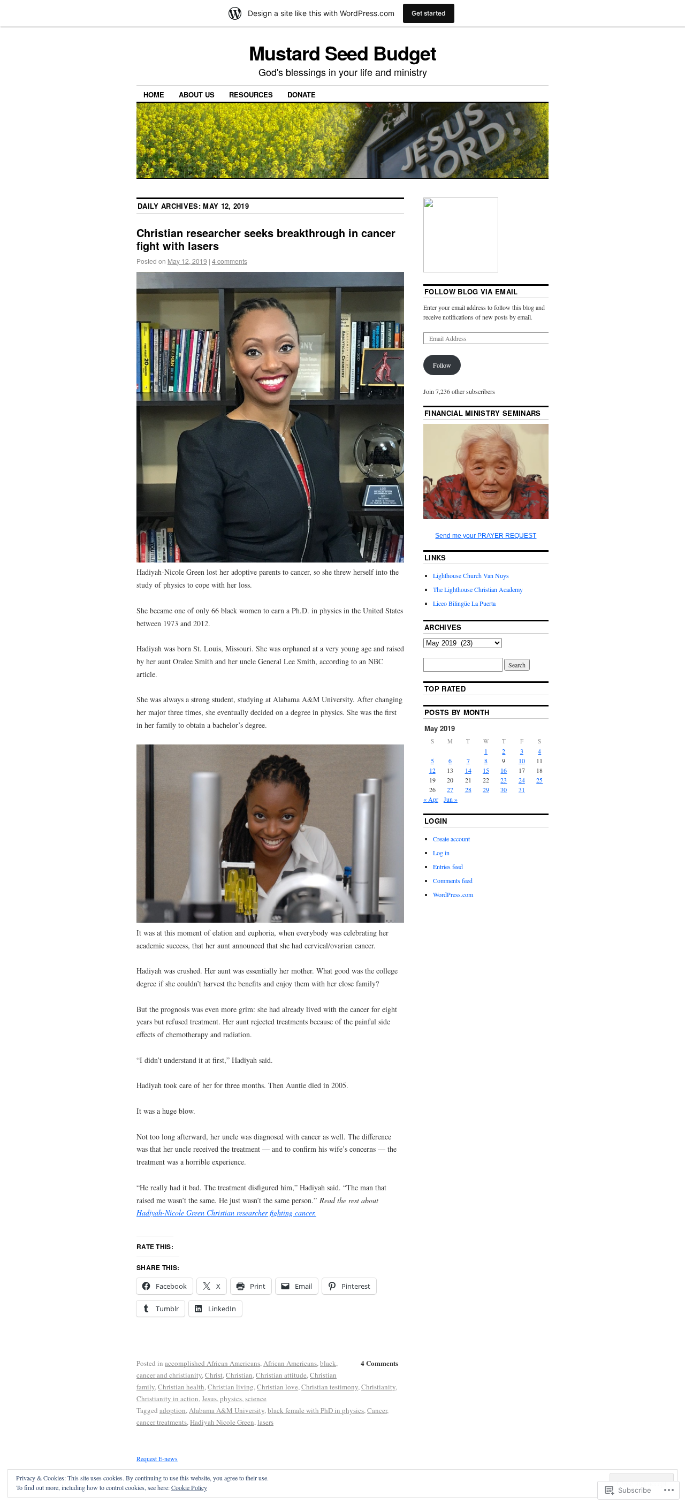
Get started (429, 13)
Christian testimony (329, 1387)
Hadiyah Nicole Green (222, 1422)
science (256, 1398)
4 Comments (379, 1363)
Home (153, 94)
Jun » (451, 799)
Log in (441, 852)
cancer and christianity (169, 1375)
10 (522, 760)
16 (503, 770)
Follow (442, 365)
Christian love (277, 1387)
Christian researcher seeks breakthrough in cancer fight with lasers (265, 239)
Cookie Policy (189, 1487)
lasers (265, 1422)
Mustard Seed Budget (342, 52)
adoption (172, 1410)
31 (522, 789)
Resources (251, 94)
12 (432, 770)
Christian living (231, 1387)
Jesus (209, 1398)
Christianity (378, 1387)
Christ (214, 1375)
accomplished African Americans (212, 1363)
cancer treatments (161, 1422)
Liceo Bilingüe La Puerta (464, 603)
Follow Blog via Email (471, 291)
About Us (197, 94)
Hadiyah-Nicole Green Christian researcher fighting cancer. (226, 1212)
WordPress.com (453, 894)
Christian (239, 1375)
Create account (451, 838)
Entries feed (448, 866)
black (328, 1363)
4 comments (229, 260)
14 (468, 770)
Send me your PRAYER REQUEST (485, 535)
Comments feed (453, 880)
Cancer (377, 1410)
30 (503, 789)
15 (486, 770)
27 (450, 789)
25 (539, 780)
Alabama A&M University (226, 1410)
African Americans (290, 1363)
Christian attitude (281, 1375)
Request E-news (157, 1458)
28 (468, 789)
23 (503, 780)
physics (231, 1398)
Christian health (181, 1387)
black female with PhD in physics (316, 1410)
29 (486, 789)
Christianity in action (167, 1398)
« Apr (430, 799)
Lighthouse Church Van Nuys (471, 575)
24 (522, 780)
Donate (301, 94)
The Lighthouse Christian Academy (478, 589)
